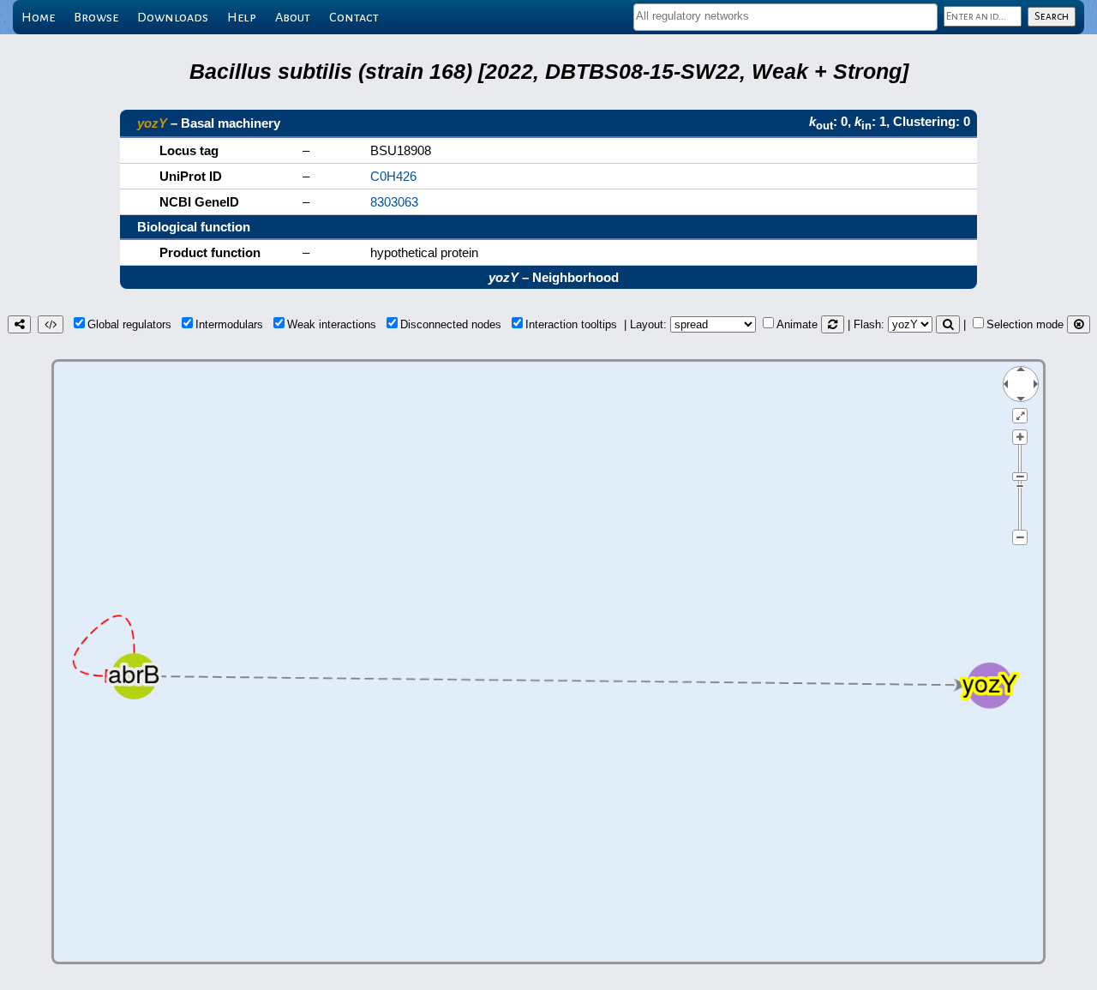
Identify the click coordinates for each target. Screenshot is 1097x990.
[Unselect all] (1078, 324)
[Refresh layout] (832, 324)
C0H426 (393, 176)
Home (38, 17)
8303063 (394, 202)
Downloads (172, 17)
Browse (96, 17)
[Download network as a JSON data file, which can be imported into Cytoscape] (50, 324)
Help (241, 17)
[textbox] (785, 16)
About (292, 17)
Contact (354, 17)
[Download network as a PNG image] (19, 324)
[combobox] (785, 17)
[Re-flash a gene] (948, 324)
